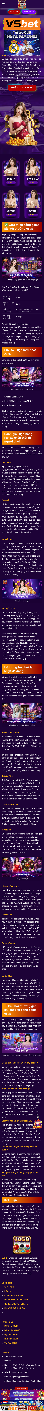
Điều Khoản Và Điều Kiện (16, 1300)
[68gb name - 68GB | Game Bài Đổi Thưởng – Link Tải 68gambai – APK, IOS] (22, 4)
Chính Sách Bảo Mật (13, 1295)
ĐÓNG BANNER (21, 1388)
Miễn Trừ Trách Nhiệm (14, 1308)
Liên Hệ (7, 1291)
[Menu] (3, 4)
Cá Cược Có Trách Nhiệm (16, 1304)
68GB (4, 1258)
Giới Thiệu (9, 1287)
